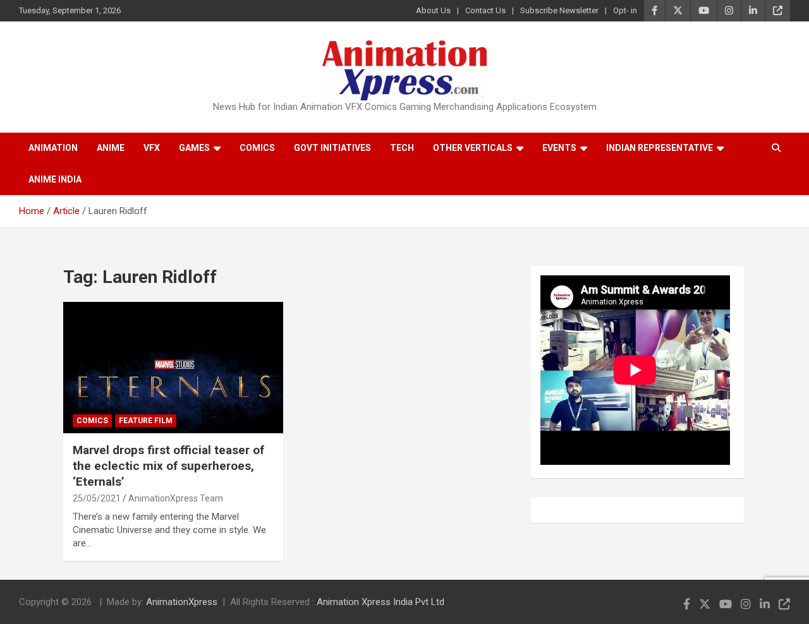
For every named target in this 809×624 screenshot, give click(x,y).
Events (559, 148)
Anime (111, 148)
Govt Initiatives (332, 148)
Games (194, 148)
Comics (257, 148)
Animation (53, 148)
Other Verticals (473, 148)
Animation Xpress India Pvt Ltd (380, 602)
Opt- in (625, 10)
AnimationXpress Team (175, 498)
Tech (402, 148)
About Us (433, 10)
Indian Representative (659, 148)
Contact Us (485, 10)
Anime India (55, 179)
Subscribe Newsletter (559, 10)
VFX (151, 148)
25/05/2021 (97, 498)
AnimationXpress (181, 602)
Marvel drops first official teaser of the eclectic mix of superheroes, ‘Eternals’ (168, 465)
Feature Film (146, 420)
